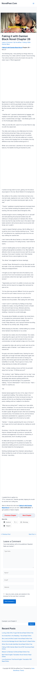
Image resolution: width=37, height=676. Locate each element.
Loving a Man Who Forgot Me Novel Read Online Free (17, 633)
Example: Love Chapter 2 (9, 621)
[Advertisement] (18, 81)
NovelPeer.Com (9, 3)
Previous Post (5, 534)
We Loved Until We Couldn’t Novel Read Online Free (17, 638)
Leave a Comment (7, 42)
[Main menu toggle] (33, 3)
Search (32, 624)
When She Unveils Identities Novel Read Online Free (17, 644)
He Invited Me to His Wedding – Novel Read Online (16, 635)
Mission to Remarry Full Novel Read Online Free (15, 652)
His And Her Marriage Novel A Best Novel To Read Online (18, 641)
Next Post (32, 534)
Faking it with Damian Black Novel (12, 47)
